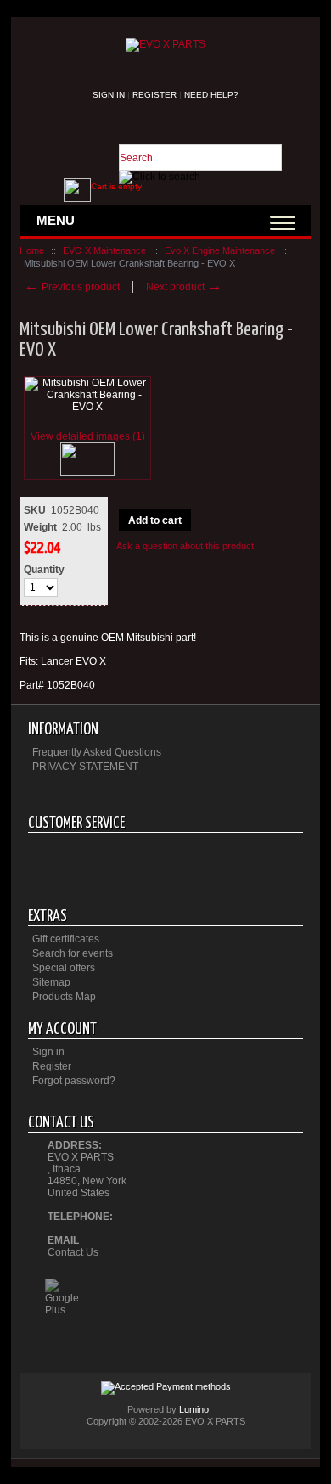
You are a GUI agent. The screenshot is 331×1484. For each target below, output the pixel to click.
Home (32, 250)
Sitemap (51, 982)
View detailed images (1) (88, 436)
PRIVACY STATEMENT (85, 767)
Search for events (72, 953)
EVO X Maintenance (104, 250)
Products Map (64, 997)
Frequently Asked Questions (96, 752)
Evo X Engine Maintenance (220, 250)
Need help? (211, 94)
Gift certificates (65, 939)
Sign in (109, 94)
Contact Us (73, 1252)
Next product (184, 287)
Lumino (194, 1409)
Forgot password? (73, 1081)
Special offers (63, 968)
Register (154, 94)
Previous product (72, 287)
